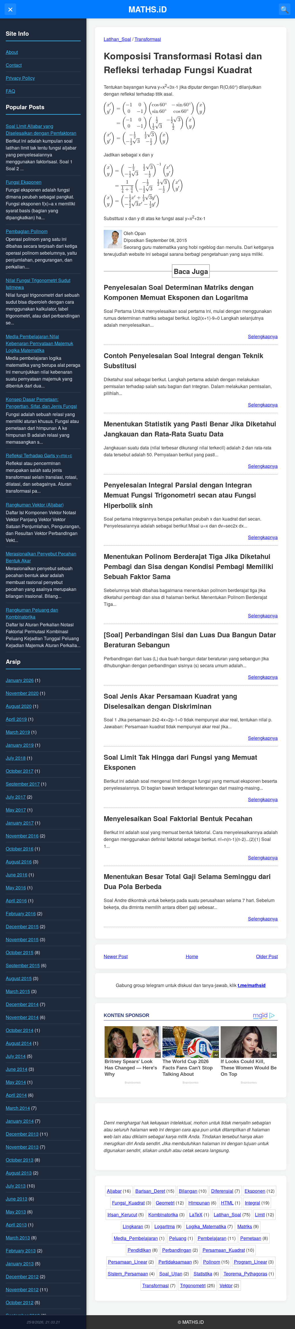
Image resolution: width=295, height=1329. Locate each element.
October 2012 (19, 1302)
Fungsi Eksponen (23, 182)
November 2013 (22, 1146)
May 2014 (16, 1082)
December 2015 (22, 926)
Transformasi (155, 1285)
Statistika (203, 1273)
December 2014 (22, 1004)
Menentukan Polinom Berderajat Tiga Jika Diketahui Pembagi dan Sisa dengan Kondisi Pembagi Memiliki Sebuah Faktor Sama (188, 566)
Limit (260, 1214)
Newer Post (116, 956)
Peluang (177, 1238)
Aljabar (114, 1191)
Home (192, 956)
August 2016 (19, 861)
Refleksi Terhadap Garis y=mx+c (39, 455)
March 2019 (18, 732)
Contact (14, 65)
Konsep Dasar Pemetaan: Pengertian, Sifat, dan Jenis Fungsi (41, 402)
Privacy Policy (20, 78)
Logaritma (164, 1226)
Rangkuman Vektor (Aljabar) (35, 504)
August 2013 (19, 1172)
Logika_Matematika (206, 1226)
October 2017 (19, 770)
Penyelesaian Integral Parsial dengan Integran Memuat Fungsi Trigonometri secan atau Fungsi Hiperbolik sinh (180, 495)
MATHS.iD (147, 9)
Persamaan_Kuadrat (224, 1250)
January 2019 (20, 745)
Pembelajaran (212, 1238)
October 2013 (19, 1159)
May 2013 (16, 1211)
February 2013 (21, 1250)
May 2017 (16, 809)
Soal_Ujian (170, 1273)
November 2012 (22, 1289)
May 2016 (16, 887)
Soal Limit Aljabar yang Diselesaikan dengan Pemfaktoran (41, 129)
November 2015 (22, 939)
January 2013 (20, 1263)
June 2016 (16, 874)
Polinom (211, 1261)
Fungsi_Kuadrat (128, 1202)
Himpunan (199, 1202)
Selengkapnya (263, 336)
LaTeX (196, 1214)
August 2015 (19, 978)
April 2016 (16, 900)
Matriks (244, 1226)
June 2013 (16, 1198)
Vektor (226, 1285)
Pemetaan (250, 1238)
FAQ (10, 91)
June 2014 (16, 1069)
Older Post (267, 956)
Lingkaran (133, 1226)
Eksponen (255, 1191)
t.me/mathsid (252, 985)
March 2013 (18, 1237)
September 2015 (23, 965)
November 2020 (22, 693)
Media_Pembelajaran (136, 1238)
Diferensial (222, 1191)
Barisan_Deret (150, 1191)
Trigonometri (193, 1285)
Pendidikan (139, 1250)
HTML (227, 1202)
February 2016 (21, 913)
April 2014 (16, 1095)
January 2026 (20, 680)
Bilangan (188, 1191)
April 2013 (16, 1224)
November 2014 (22, 1017)
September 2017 (23, 783)
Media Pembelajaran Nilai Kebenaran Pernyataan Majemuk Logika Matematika (39, 343)
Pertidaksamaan (175, 1261)
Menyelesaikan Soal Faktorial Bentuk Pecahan (178, 818)
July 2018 (16, 758)
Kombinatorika (163, 1214)
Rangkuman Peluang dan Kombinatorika (32, 613)
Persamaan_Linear (127, 1261)
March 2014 (18, 1108)
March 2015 (18, 991)
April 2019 (16, 719)
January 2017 (20, 822)
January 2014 (20, 1121)
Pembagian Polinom (27, 231)
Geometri (165, 1202)
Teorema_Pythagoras (245, 1273)
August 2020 (19, 706)
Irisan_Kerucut (122, 1214)
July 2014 (16, 1056)
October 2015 (19, 952)
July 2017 (16, 796)
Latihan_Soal (227, 1214)
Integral (252, 1202)
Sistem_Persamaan (128, 1273)
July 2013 (16, 1185)
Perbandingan (176, 1250)
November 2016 (22, 835)
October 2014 (19, 1030)
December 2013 (22, 1133)
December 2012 (22, 1276)
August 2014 (19, 1043)
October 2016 (19, 848)
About (12, 52)
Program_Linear (250, 1261)
